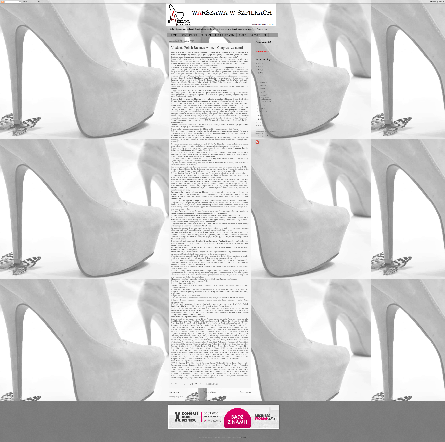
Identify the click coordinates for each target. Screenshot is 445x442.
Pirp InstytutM (194, 371)
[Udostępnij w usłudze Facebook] (214, 384)
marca (262, 105)
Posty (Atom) (180, 397)
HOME (174, 35)
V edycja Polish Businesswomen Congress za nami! (207, 47)
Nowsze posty (174, 392)
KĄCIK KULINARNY (224, 35)
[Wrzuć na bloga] (210, 384)
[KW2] (201, 371)
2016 (259, 76)
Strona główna (210, 392)
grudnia (262, 79)
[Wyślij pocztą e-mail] (208, 384)
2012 (259, 125)
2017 (259, 73)
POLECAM (206, 35)
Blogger (243, 437)
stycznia (262, 112)
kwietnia (262, 95)
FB (265, 35)
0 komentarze (199, 384)
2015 (259, 116)
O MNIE (242, 35)
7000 (233, 359)
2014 (259, 119)
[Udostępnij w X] (212, 384)
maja (261, 92)
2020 (259, 63)
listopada (262, 82)
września (262, 85)
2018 (259, 70)
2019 (259, 66)
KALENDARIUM (189, 35)
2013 (259, 122)
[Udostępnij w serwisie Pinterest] (216, 384)
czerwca (262, 88)
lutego (262, 108)
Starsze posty (245, 392)
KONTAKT (255, 35)
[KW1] (237, 359)
